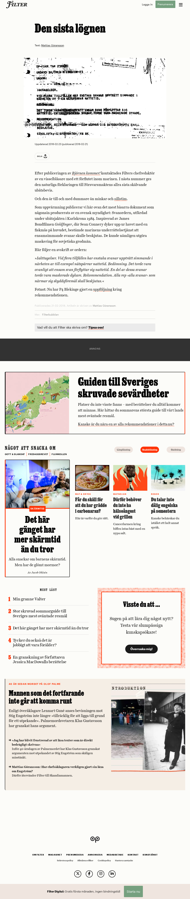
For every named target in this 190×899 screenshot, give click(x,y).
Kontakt (133, 855)
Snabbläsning (149, 449)
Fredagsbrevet (38, 454)
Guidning (176, 449)
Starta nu (133, 891)
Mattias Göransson (52, 45)
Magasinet (55, 855)
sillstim (120, 199)
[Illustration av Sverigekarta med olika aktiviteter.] (37, 403)
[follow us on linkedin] (112, 873)
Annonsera (95, 855)
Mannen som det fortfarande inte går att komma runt (46, 697)
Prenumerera (165, 4)
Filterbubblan (50, 314)
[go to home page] (17, 4)
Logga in (147, 4)
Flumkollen (59, 454)
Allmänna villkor (85, 860)
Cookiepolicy (104, 860)
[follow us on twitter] (77, 873)
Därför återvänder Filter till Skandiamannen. (58, 771)
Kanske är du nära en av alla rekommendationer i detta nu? (126, 424)
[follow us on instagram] (100, 873)
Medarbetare (115, 855)
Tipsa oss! (96, 327)
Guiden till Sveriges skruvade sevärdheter (123, 387)
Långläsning (123, 449)
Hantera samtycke (124, 860)
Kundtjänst (150, 855)
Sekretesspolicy (65, 860)
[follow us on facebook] (89, 873)
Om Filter (38, 855)
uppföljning (102, 289)
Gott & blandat (15, 454)
